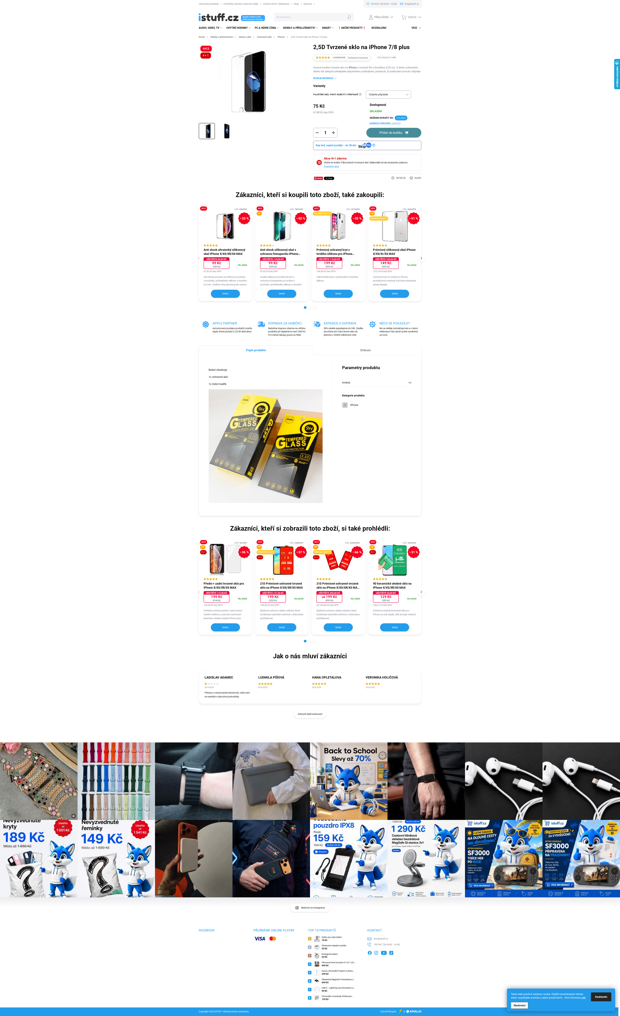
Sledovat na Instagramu (313, 907)
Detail (225, 293)
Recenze (308, 4)
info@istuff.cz (381, 938)
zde (583, 997)
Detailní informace (323, 78)
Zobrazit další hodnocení (310, 714)
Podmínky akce (331, 166)
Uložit (319, 178)
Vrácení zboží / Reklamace (276, 4)
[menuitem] (211, 28)
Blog (296, 4)
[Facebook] (369, 952)
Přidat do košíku (390, 133)
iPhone (354, 405)
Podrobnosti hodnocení (358, 57)
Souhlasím (601, 996)
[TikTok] (391, 952)
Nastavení (519, 1005)
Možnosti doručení (385, 123)
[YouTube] (384, 952)
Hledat (349, 17)
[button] (305, 307)
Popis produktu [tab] (256, 350)
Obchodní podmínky (209, 4)
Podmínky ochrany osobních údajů (241, 4)
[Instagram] (376, 952)
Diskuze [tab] (365, 350)
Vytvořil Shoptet (388, 1011)
